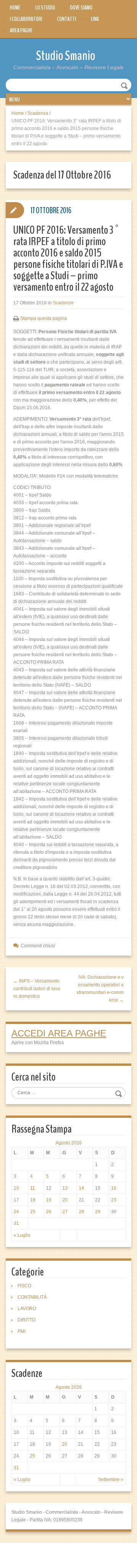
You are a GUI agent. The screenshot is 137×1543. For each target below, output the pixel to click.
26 (48, 1211)
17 (16, 1200)
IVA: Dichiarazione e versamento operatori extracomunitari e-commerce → (100, 989)
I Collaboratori (26, 19)
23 (113, 1200)
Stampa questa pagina (43, 318)
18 (32, 1200)
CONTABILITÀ (32, 1297)
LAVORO (27, 1308)
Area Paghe (21, 30)
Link (95, 19)
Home (15, 7)
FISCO (24, 1285)
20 (65, 1200)
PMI (21, 1331)
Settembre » (110, 1479)
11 (32, 1188)
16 (113, 1188)
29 (97, 1211)
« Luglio (22, 1235)
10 (16, 1188)
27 (65, 1211)
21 (81, 1200)
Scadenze (63, 302)
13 (65, 1188)
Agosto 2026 (69, 1143)
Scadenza (37, 113)
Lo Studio (45, 7)
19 (48, 1200)
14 (81, 1188)
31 (16, 1223)
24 (16, 1211)
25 (32, 1211)
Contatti (66, 19)
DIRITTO (26, 1320)
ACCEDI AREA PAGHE (58, 1033)
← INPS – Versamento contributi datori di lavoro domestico (36, 988)
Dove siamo (81, 7)
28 (81, 1211)
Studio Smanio (65, 55)
